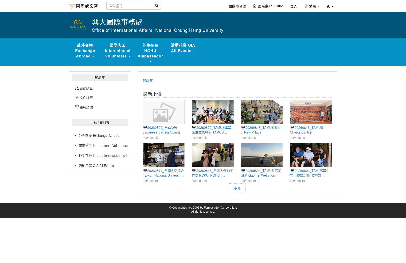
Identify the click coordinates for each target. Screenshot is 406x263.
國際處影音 (87, 6)
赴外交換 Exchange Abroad (99, 135)
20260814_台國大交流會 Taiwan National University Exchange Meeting (163, 175)
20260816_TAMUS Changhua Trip (306, 129)
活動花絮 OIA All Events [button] (183, 47)
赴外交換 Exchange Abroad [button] (85, 50)
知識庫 (148, 80)
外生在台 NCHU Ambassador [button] (150, 50)
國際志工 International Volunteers (103, 145)
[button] (330, 6)
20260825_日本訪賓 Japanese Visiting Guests (161, 129)
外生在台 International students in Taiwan (103, 155)
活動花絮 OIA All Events (96, 165)
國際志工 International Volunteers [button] (117, 50)
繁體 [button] (312, 6)
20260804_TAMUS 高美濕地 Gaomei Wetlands (261, 173)
